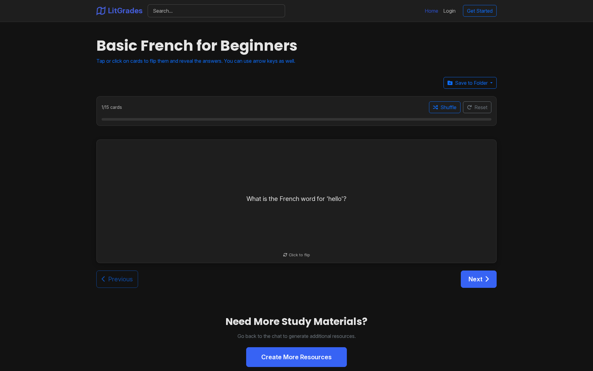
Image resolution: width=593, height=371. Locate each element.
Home (431, 11)
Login (449, 11)
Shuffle (448, 107)
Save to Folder (472, 83)
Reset (480, 107)
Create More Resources (296, 357)
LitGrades (125, 10)
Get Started (480, 11)
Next (475, 279)
